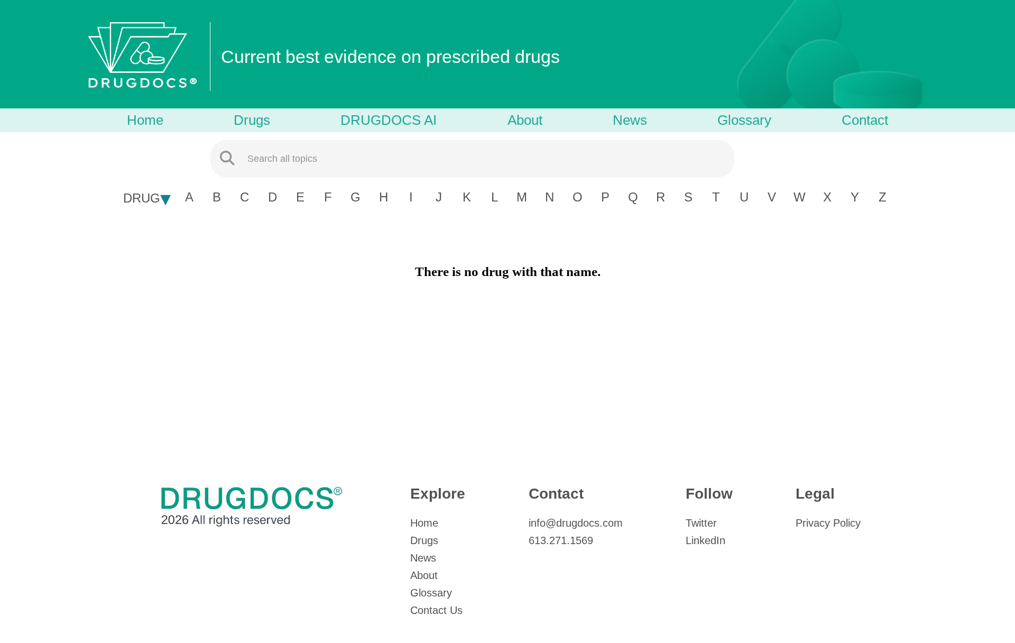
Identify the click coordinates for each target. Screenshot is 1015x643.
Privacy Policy (828, 523)
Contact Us (436, 610)
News (630, 120)
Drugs (252, 120)
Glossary (744, 120)
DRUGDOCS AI (388, 120)
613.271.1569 (561, 540)
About (525, 120)
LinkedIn (705, 540)
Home (145, 120)
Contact (865, 120)
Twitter (701, 523)
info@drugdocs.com (576, 523)
